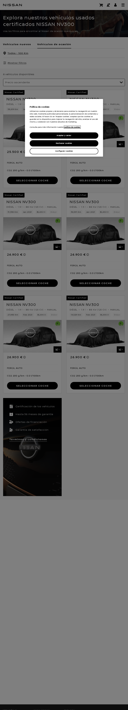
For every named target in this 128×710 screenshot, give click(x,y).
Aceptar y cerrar (64, 135)
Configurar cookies (64, 151)
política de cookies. (72, 127)
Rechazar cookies (64, 143)
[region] (64, 128)
